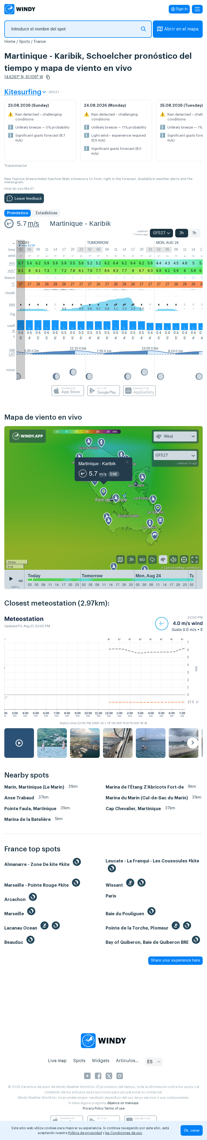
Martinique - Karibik (80, 223)
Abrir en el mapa (181, 29)
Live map (57, 1061)
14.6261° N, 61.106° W (23, 77)
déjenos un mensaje (122, 1103)
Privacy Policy (93, 1108)
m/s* (11, 271)
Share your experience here (175, 960)
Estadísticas (46, 213)
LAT (12, 354)
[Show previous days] (20, 580)
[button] (48, 77)
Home (9, 42)
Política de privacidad (85, 1133)
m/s (33, 223)
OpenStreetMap (174, 567)
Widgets (100, 1061)
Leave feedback (28, 198)
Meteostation (24, 618)
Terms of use (114, 1108)
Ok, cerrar (191, 1130)
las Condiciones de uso (123, 1133)
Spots (24, 42)
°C (13, 284)
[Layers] (120, 559)
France (40, 42)
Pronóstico (17, 213)
